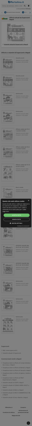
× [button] (28, 200)
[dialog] (16, 213)
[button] (16, 223)
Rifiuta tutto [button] (16, 219)
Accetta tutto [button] (16, 215)
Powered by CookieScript (23, 226)
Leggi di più (5, 211)
